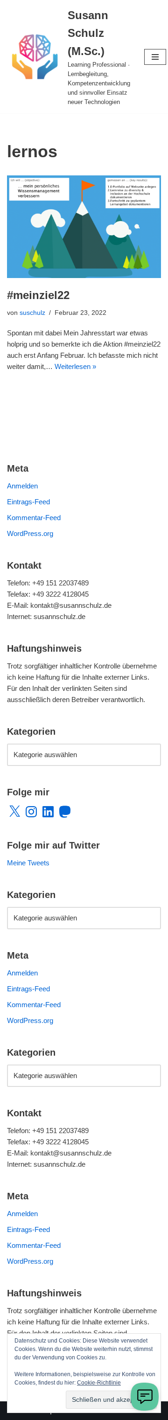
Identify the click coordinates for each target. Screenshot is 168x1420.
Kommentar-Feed (34, 518)
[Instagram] (31, 811)
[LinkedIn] (48, 811)
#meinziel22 (38, 295)
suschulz (32, 312)
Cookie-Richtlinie (99, 1382)
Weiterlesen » (75, 366)
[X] (14, 811)
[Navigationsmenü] (155, 57)
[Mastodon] (64, 811)
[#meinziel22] (84, 226)
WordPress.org (30, 533)
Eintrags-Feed (28, 502)
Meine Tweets (28, 863)
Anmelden (22, 486)
